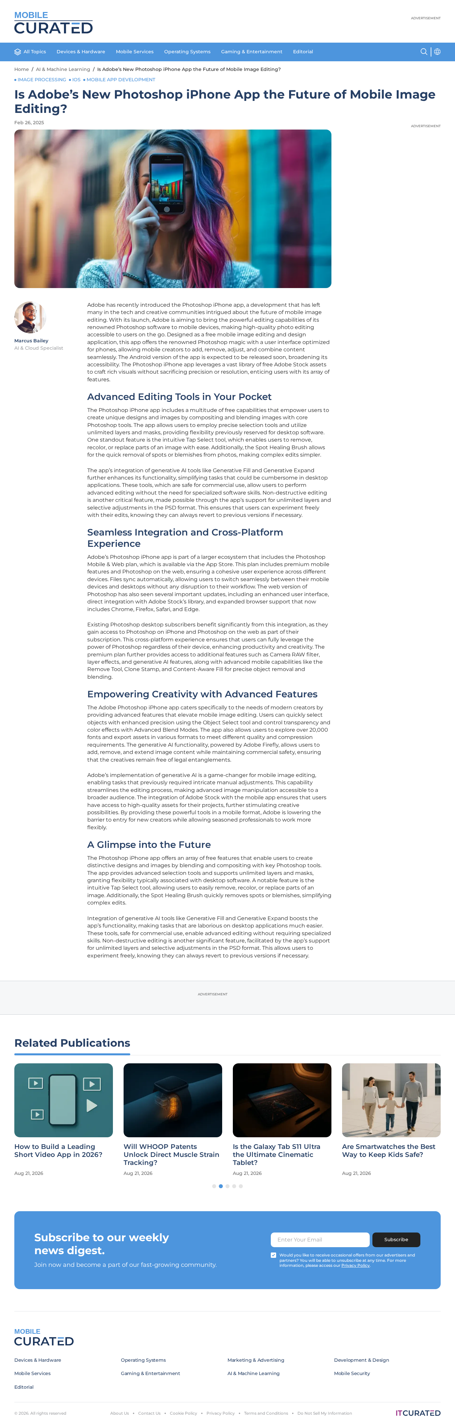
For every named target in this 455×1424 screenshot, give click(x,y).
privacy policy (355, 1265)
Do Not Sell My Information (324, 1413)
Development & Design (361, 1360)
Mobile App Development (121, 80)
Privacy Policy (221, 1413)
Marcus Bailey (31, 341)
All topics (35, 52)
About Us (119, 1413)
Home (21, 69)
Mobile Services (135, 52)
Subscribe (396, 1240)
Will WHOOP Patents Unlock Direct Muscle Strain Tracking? (172, 1155)
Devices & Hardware (81, 52)
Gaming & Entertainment (251, 52)
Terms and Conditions (266, 1413)
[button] (214, 1186)
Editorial (303, 52)
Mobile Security (352, 1373)
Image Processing (42, 80)
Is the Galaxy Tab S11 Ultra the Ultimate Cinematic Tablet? (276, 1155)
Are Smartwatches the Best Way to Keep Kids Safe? (388, 1151)
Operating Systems (187, 52)
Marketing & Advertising (256, 1360)
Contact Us (149, 1413)
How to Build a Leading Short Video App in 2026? (58, 1151)
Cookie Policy (183, 1413)
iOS (76, 80)
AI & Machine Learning (63, 69)
